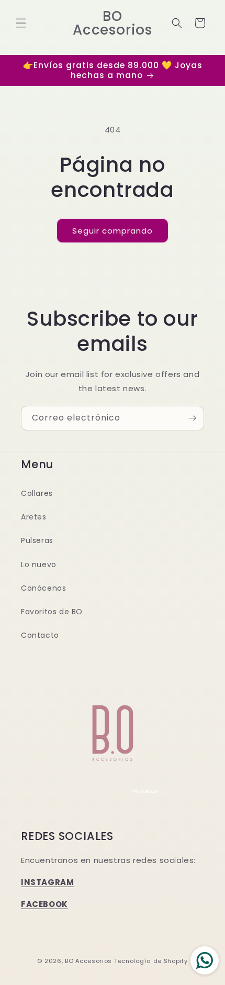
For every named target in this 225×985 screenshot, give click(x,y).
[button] (20, 23)
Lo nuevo (39, 564)
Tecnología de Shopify (151, 961)
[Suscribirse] (192, 418)
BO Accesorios (88, 961)
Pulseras (37, 540)
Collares (37, 493)
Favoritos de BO (52, 611)
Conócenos (43, 588)
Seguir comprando (112, 230)
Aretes (34, 517)
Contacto (40, 635)
